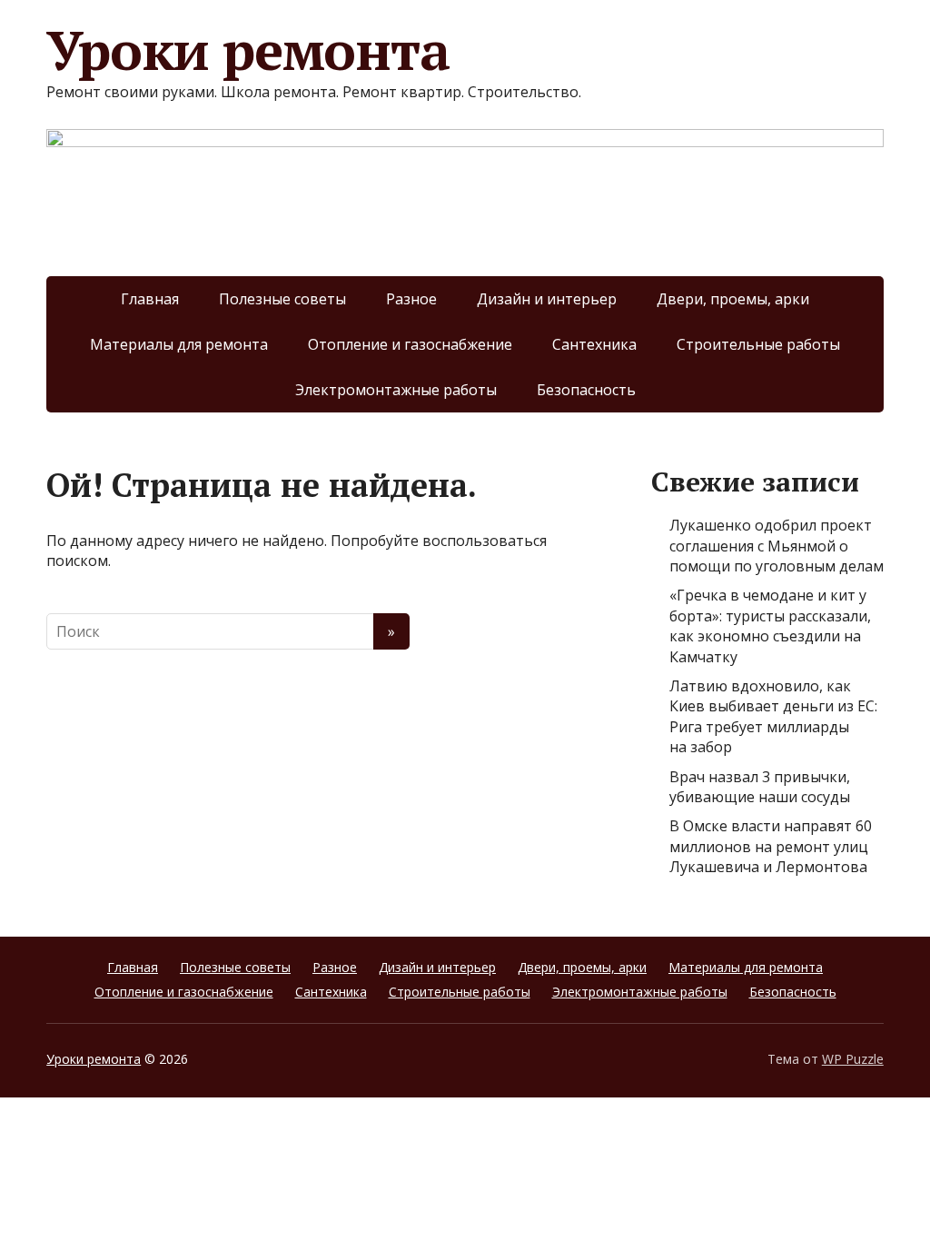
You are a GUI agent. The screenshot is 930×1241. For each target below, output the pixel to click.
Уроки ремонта (247, 50)
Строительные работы (758, 344)
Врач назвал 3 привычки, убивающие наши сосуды (759, 787)
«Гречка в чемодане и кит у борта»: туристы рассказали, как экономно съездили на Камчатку (770, 625)
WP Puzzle (853, 1058)
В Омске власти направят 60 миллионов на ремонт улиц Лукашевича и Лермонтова (770, 846)
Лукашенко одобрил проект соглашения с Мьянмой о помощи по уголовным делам (776, 545)
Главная (150, 299)
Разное (411, 299)
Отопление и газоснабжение (410, 344)
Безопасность (586, 390)
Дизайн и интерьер (547, 299)
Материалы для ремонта (179, 344)
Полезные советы (282, 299)
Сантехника (594, 344)
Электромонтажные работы (396, 390)
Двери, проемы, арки (733, 299)
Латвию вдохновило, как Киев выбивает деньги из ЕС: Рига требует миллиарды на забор (773, 716)
